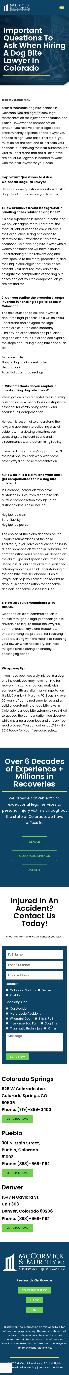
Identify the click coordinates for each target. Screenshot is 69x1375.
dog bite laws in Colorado (26, 574)
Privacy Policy (28, 1367)
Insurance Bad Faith (24, 1023)
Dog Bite (51, 1023)
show (27, 99)
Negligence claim (14, 514)
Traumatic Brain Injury (26, 1028)
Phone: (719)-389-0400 (26, 1109)
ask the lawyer (44, 313)
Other (52, 1028)
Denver (47, 990)
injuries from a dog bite (34, 495)
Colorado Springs (23, 990)
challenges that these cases (39, 264)
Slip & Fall (46, 1018)
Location (12, 984)
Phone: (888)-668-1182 (26, 1164)
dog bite (8, 194)
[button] (62, 7)
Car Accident (19, 1008)
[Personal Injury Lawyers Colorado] (16, 7)
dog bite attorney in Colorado (24, 338)
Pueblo (15, 995)
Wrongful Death (21, 1018)
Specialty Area (16, 1002)
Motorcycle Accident (25, 1013)
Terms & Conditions (51, 1367)
